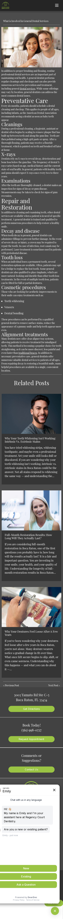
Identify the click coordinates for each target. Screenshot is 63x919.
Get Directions (31, 709)
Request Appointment (31, 739)
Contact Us (31, 769)
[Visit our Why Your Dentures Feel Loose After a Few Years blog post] (31, 607)
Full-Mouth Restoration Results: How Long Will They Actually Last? (28, 536)
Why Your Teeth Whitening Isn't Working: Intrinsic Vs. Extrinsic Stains (30, 439)
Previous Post (12, 685)
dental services (27, 88)
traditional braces (27, 352)
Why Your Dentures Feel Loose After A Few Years (31, 633)
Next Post (53, 685)
